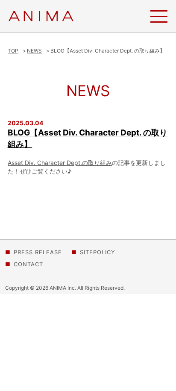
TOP (13, 50)
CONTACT (28, 264)
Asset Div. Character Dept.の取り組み (60, 162)
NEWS (34, 50)
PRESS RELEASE (38, 252)
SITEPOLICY (97, 252)
